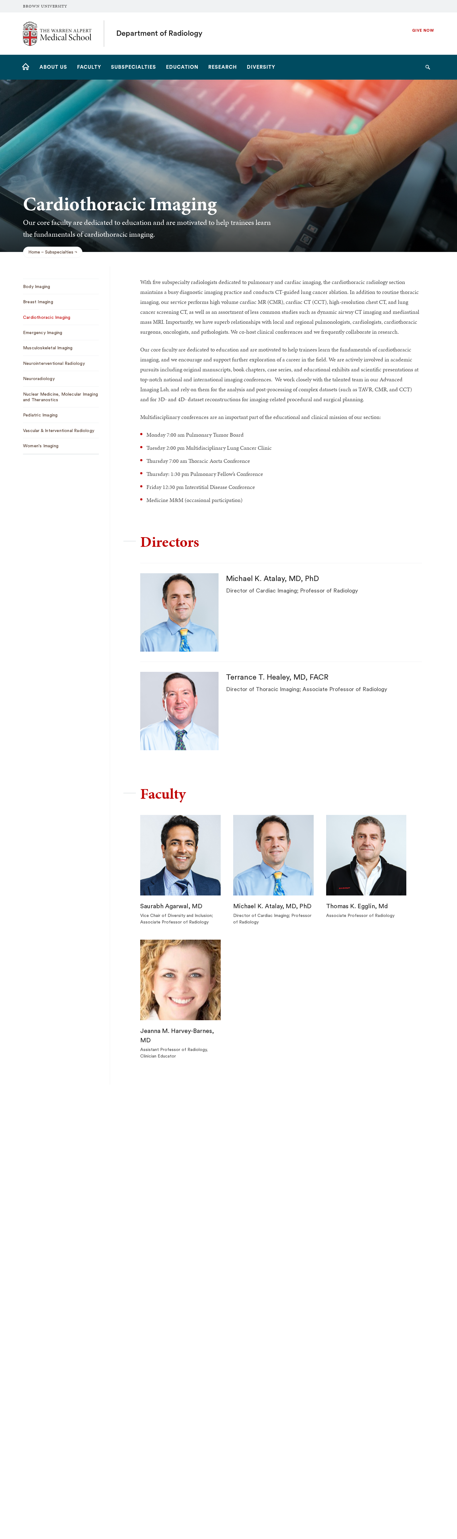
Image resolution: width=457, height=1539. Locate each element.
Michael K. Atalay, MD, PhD (272, 579)
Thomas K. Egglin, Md (357, 906)
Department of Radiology (159, 33)
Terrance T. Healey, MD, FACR (277, 677)
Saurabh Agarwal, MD (171, 906)
